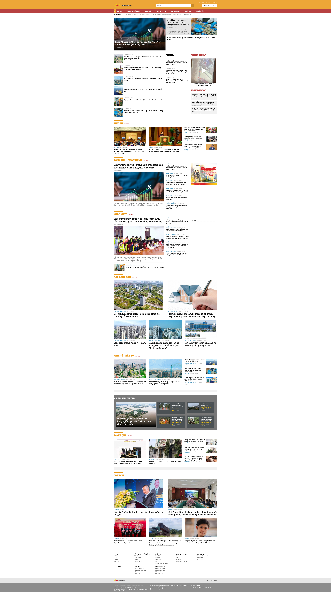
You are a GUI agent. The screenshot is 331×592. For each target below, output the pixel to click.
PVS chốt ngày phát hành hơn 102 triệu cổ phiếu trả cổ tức (194, 360)
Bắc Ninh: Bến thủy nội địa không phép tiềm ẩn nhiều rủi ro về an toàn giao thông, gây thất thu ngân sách (165, 543)
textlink (195, 220)
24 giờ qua (206, 5)
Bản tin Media (175, 11)
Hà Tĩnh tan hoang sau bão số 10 (206, 404)
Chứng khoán (170, 203)
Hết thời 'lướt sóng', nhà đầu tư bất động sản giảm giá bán (200, 344)
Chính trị (116, 556)
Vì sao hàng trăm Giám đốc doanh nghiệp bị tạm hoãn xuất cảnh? (194, 440)
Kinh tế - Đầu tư (161, 11)
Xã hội (116, 147)
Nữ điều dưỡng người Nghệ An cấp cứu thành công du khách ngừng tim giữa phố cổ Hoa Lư (193, 458)
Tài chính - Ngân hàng (133, 11)
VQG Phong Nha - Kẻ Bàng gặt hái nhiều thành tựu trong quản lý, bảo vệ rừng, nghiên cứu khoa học (192, 513)
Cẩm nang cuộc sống (140, 570)
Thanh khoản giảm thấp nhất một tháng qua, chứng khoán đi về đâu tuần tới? (176, 206)
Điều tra (157, 557)
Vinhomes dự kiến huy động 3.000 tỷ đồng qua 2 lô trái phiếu (164, 383)
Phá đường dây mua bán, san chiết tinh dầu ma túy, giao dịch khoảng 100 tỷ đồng (138, 220)
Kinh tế (186, 373)
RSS (208, 580)
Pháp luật (148, 11)
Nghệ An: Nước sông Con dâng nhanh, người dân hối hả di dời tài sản (177, 405)
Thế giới (116, 559)
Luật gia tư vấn (159, 559)
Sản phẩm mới (138, 572)
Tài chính (137, 556)
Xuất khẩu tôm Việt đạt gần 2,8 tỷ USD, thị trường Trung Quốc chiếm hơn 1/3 (194, 370)
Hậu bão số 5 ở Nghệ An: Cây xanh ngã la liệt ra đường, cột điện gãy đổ (206, 419)
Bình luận (116, 561)
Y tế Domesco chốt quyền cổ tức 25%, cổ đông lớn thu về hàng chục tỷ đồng (194, 379)
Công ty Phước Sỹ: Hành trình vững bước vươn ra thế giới (138, 513)
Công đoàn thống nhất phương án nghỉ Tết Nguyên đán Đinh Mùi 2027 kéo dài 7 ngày (194, 129)
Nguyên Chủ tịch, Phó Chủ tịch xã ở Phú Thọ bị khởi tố (143, 100)
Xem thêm (126, 123)
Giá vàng (208, 3)
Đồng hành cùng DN (120, 379)
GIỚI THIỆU (214, 580)
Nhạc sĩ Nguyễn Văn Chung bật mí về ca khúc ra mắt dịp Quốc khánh (200, 542)
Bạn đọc (157, 561)
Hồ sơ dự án (179, 559)
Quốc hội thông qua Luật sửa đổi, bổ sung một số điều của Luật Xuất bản (164, 150)
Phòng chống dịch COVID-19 (143, 14)
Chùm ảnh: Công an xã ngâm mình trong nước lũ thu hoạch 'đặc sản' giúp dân (177, 419)
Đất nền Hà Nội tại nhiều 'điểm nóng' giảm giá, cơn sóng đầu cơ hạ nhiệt (137, 315)
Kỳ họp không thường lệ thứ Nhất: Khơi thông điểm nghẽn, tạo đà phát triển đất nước (177, 71)
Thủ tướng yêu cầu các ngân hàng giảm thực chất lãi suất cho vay (176, 183)
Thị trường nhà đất (120, 311)
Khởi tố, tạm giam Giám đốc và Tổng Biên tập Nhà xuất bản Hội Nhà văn (177, 237)
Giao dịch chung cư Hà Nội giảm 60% (130, 344)
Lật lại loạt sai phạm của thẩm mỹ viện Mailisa (165, 462)
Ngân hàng (169, 164)
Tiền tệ (136, 559)
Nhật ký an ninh (131, 265)
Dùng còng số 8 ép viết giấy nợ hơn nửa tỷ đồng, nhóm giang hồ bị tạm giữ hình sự (204, 96)
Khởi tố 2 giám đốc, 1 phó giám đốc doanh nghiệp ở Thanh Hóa (177, 230)
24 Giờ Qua (188, 11)
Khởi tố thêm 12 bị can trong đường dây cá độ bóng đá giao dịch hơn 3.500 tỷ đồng (204, 110)
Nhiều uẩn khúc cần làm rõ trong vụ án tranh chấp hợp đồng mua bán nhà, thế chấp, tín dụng (191, 315)
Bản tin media (201, 557)
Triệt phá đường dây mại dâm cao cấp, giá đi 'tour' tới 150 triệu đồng (176, 254)
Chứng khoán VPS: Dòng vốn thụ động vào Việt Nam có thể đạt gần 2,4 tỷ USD (138, 43)
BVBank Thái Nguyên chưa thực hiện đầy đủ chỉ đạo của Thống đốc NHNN (177, 191)
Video (214, 5)
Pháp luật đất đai (173, 311)
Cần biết (119, 475)
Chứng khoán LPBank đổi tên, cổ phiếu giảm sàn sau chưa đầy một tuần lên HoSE (176, 62)
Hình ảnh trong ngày (203, 556)
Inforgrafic (200, 559)
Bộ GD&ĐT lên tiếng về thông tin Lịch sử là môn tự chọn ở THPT (194, 137)
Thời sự (119, 11)
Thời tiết (201, 3)
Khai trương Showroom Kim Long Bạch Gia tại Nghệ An (128, 542)
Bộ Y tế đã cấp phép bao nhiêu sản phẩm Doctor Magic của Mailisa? (128, 462)
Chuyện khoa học (139, 568)
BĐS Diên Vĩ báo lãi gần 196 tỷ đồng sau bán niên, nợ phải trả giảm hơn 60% (130, 383)
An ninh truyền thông (161, 563)
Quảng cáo (137, 574)
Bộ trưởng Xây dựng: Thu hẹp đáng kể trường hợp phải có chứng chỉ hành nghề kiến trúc (193, 146)
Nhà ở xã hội (159, 574)
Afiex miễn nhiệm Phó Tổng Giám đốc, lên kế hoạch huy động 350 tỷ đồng (203, 103)
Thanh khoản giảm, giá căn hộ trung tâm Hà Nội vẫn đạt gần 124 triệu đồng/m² (164, 345)
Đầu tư (178, 556)
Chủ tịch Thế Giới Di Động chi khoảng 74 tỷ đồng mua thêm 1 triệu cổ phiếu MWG (177, 80)
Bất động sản (200, 11)
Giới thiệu (214, 3)
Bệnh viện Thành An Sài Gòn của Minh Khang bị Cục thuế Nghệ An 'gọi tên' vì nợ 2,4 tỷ (194, 449)
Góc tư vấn (158, 572)
